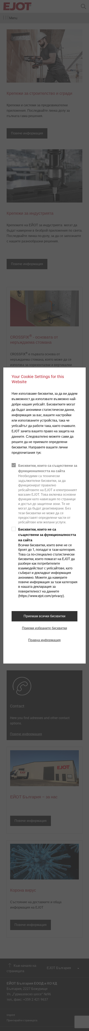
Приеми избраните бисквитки (44, 628)
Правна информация (44, 640)
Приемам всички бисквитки (44, 616)
